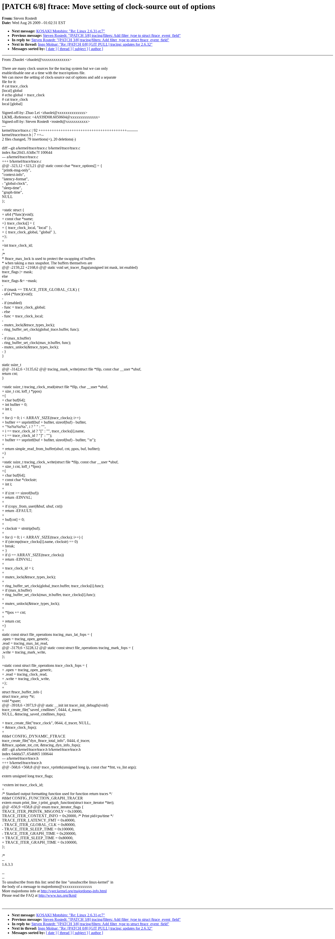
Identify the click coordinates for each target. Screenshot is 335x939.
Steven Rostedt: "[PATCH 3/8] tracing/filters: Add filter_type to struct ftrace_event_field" (112, 35)
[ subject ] (80, 49)
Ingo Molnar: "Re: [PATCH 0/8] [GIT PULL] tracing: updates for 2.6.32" (95, 44)
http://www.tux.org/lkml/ (58, 895)
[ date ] (51, 49)
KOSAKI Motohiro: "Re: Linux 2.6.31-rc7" (70, 31)
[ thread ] (65, 49)
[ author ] (96, 49)
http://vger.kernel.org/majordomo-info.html (74, 891)
